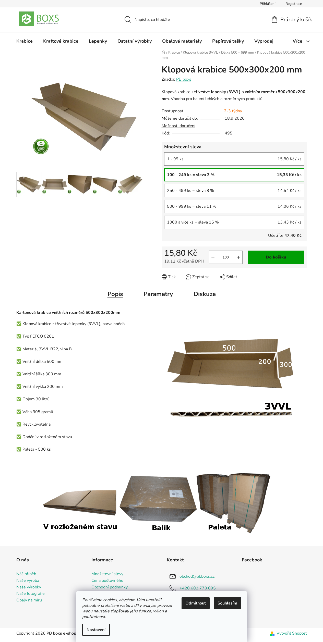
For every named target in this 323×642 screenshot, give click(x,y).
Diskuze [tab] (205, 294)
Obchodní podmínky (109, 587)
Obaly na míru (29, 600)
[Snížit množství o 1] (213, 257)
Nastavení (96, 630)
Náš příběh (26, 574)
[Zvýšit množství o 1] (238, 257)
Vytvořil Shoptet (292, 633)
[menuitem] (24, 41)
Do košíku (276, 257)
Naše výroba (27, 580)
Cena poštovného (107, 580)
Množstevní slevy (107, 574)
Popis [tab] (115, 294)
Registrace (293, 3)
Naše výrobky (28, 587)
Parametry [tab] (158, 294)
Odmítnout (195, 603)
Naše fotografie (30, 593)
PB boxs (183, 79)
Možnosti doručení (178, 126)
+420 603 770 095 (198, 588)
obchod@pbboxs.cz (197, 576)
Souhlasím (227, 603)
